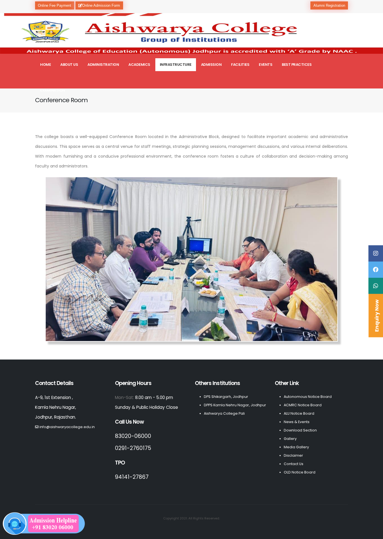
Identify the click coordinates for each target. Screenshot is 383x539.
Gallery (290, 438)
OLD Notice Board (299, 472)
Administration (103, 64)
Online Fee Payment (54, 5)
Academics (139, 64)
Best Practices (297, 64)
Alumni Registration (329, 5)
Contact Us (293, 463)
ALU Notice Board (299, 413)
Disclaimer (293, 455)
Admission (211, 64)
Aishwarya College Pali (224, 413)
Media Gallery (296, 447)
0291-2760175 (133, 448)
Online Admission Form (101, 5)
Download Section (300, 430)
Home (45, 64)
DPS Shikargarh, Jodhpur (226, 396)
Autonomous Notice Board (308, 396)
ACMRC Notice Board (303, 405)
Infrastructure (176, 64)
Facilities (240, 64)
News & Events (297, 421)
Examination (52, 90)
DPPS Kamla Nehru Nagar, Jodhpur (235, 405)
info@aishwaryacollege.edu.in (67, 426)
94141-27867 (132, 477)
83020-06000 (133, 436)
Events (265, 64)
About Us (69, 64)
